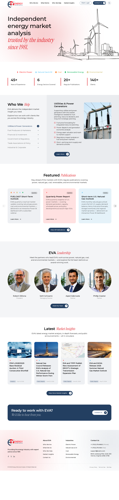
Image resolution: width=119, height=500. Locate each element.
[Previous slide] (4, 206)
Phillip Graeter (99, 296)
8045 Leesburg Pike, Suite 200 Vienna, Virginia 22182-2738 (101, 455)
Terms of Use (102, 467)
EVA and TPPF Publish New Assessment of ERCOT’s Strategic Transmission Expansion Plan (72, 368)
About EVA (47, 440)
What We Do (45, 3)
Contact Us (46, 457)
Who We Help (56, 3)
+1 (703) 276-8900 (100, 444)
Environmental (95, 72)
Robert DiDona (19, 296)
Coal (60, 72)
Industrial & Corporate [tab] (17, 147)
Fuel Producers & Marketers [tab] (19, 130)
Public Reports (41, 381)
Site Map (109, 467)
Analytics (12, 381)
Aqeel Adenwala (73, 296)
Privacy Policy (93, 467)
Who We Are (34, 3)
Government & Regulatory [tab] (19, 139)
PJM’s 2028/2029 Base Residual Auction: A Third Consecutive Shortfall (18, 367)
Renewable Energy (75, 72)
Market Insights (69, 3)
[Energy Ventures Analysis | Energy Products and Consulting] (15, 4)
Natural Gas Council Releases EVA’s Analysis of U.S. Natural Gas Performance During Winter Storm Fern (45, 369)
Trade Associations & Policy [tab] (19, 143)
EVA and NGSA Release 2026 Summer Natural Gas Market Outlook (98, 367)
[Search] (109, 3)
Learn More (14, 219)
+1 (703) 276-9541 (98, 448)
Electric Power (25, 72)
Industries (69, 440)
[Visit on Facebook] (8, 456)
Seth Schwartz (46, 296)
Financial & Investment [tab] (17, 135)
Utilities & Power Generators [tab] (20, 126)
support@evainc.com (98, 451)
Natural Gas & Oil (45, 72)
